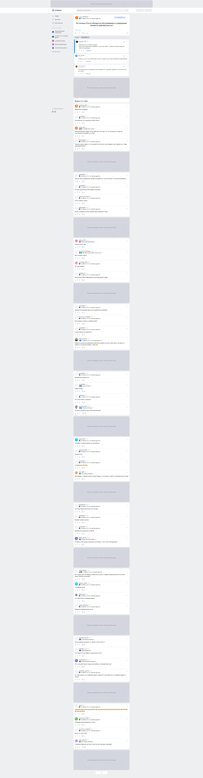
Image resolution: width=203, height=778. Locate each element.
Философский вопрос (88, 242)
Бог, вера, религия (87, 473)
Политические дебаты (88, 539)
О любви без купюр (88, 129)
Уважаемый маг (86, 650)
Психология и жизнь (88, 639)
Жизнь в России (87, 408)
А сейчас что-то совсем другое (91, 18)
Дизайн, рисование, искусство (92, 253)
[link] (101, 108)
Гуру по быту (87, 386)
